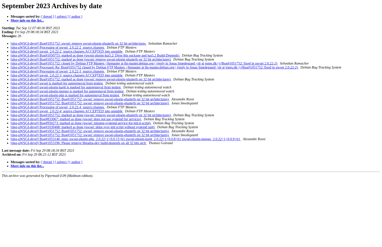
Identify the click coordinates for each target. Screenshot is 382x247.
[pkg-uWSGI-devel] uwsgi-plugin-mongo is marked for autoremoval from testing (67, 91)
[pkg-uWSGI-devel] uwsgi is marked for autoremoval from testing (57, 83)
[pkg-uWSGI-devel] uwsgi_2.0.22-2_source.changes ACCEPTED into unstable (67, 51)
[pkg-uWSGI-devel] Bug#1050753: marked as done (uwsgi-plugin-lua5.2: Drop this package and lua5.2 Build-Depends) (95, 55)
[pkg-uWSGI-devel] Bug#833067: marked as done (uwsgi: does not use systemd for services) (76, 119)
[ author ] (75, 16)
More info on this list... (27, 20)
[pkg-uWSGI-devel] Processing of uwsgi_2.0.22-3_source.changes (58, 71)
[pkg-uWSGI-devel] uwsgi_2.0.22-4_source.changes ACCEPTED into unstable (67, 111)
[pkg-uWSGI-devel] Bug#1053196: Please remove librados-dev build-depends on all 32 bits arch (79, 143)
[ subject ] (62, 16)
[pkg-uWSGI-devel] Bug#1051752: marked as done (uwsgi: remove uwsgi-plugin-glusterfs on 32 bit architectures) (91, 59)
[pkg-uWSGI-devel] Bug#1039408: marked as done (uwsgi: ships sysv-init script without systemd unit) (83, 127)
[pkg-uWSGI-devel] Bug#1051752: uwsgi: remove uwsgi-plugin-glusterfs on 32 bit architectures (79, 43)
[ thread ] (47, 16)
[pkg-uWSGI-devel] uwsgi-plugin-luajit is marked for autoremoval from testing (66, 87)
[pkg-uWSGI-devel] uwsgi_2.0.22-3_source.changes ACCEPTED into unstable (67, 75)
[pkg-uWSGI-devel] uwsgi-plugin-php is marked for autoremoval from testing (65, 95)
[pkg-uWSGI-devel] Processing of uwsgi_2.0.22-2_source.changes (58, 47)
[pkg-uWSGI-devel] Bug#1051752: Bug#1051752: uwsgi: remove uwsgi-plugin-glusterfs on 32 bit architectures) (90, 99)
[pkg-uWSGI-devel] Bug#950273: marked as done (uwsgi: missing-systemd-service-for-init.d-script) (81, 123)
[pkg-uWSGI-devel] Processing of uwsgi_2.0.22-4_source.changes (58, 107)
